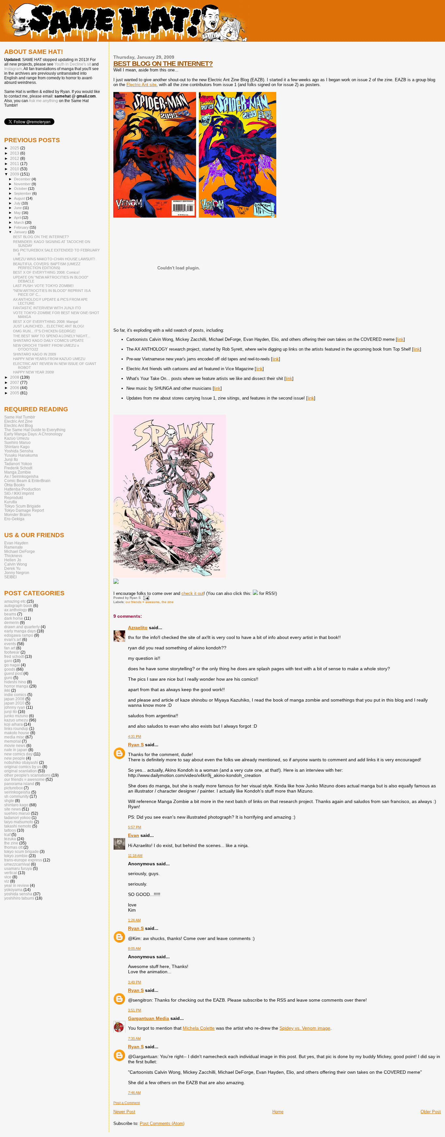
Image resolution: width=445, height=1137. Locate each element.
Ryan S (136, 744)
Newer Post (124, 1111)
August (20, 198)
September (23, 193)
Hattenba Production (22, 489)
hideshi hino (15, 682)
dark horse (13, 618)
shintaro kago (16, 805)
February (22, 227)
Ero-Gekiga (14, 519)
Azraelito (138, 627)
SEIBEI (10, 577)
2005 (15, 393)
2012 (15, 158)
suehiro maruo (17, 813)
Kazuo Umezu (16, 438)
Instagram (13, 69)
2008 (15, 377)
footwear (12, 652)
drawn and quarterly (22, 627)
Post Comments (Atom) (162, 1123)
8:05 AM (134, 948)
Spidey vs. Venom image (305, 1028)
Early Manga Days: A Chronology (33, 434)
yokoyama (13, 889)
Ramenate (13, 547)
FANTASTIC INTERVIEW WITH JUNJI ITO (47, 308)
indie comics (15, 694)
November (23, 184)
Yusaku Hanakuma (21, 455)
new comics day (18, 754)
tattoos (10, 830)
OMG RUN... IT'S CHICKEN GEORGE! (44, 331)
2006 (15, 388)
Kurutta (10, 502)
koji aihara (13, 724)
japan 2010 (14, 703)
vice (7, 877)
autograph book (18, 605)
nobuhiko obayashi (21, 762)
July (18, 203)
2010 (15, 169)
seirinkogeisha (17, 792)
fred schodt (14, 656)
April (18, 218)
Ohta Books (14, 485)
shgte (9, 800)
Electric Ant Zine (18, 421)
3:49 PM (134, 982)
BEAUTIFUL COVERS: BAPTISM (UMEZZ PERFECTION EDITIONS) (46, 266)
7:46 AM (134, 1093)
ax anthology (15, 610)
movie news (14, 745)
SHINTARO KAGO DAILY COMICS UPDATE (48, 340)
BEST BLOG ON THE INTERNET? (163, 63)
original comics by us (22, 767)
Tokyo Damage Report (24, 510)
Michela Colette (199, 1028)
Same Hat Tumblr (19, 417)
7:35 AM (134, 1038)
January (21, 232)
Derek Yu (12, 568)
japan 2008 (14, 699)
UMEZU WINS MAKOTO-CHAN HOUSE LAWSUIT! (54, 259)
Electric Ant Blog (18, 425)
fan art (9, 648)
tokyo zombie (16, 856)
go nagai (12, 665)
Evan (133, 835)
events (10, 644)
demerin (11, 622)
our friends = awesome (142, 602)
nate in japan (15, 750)
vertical (10, 873)
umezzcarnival (17, 864)
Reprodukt (13, 497)
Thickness (13, 555)
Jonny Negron (16, 572)
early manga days (20, 631)
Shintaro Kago (17, 447)
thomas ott (13, 847)
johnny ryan (14, 707)
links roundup (16, 728)
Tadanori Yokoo (18, 464)
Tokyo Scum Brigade (22, 506)
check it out (192, 593)
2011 (15, 163)
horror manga (16, 686)
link (400, 339)
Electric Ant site (141, 84)
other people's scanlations (27, 775)
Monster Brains (17, 514)
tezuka (10, 839)
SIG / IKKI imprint (19, 493)
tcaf (7, 834)
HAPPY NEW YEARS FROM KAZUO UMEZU (49, 359)
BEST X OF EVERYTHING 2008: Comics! (46, 272)
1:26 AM (134, 920)
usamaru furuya (18, 868)
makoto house (16, 733)
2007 (15, 382)
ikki (7, 690)
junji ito (10, 711)
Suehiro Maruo (17, 442)
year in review (16, 885)
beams (10, 614)
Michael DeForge (19, 551)
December (23, 179)
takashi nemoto (17, 826)
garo (8, 661)
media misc (14, 737)
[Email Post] (145, 597)
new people (14, 758)
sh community (16, 796)
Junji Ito (11, 459)
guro (8, 677)
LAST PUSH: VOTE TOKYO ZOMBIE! (43, 286)
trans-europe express (23, 860)
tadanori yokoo (17, 817)
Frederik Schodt (18, 468)
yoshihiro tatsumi (19, 898)
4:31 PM (134, 736)
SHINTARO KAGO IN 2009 (34, 354)
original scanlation (20, 771)
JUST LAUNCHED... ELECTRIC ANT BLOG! (48, 326)
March (19, 222)
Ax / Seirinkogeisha (21, 476)
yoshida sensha (18, 894)
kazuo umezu (16, 720)
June (18, 208)
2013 (15, 153)
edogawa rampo (18, 635)
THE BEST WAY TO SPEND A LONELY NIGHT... (51, 336)
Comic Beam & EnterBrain (27, 480)
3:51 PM (134, 1010)
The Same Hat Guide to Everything (34, 430)
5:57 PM (134, 827)
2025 (15, 148)
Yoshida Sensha (18, 451)
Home (277, 1111)
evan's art (12, 639)
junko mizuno (16, 716)
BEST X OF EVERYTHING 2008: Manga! (45, 322)
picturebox (13, 788)
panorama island (19, 783)
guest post (13, 673)
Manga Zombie (17, 472)
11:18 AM (135, 855)
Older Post (431, 1111)
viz (6, 881)
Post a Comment (126, 1103)
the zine (168, 602)
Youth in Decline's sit (72, 64)
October (21, 188)
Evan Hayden (16, 543)
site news (12, 809)
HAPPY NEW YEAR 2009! (33, 372)
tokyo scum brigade (21, 851)
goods (9, 669)
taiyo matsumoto (18, 822)
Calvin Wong (15, 564)
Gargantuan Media (148, 1018)
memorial (12, 741)
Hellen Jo (12, 560)
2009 (15, 174)
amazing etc (15, 601)
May (18, 213)
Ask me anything (43, 101)
